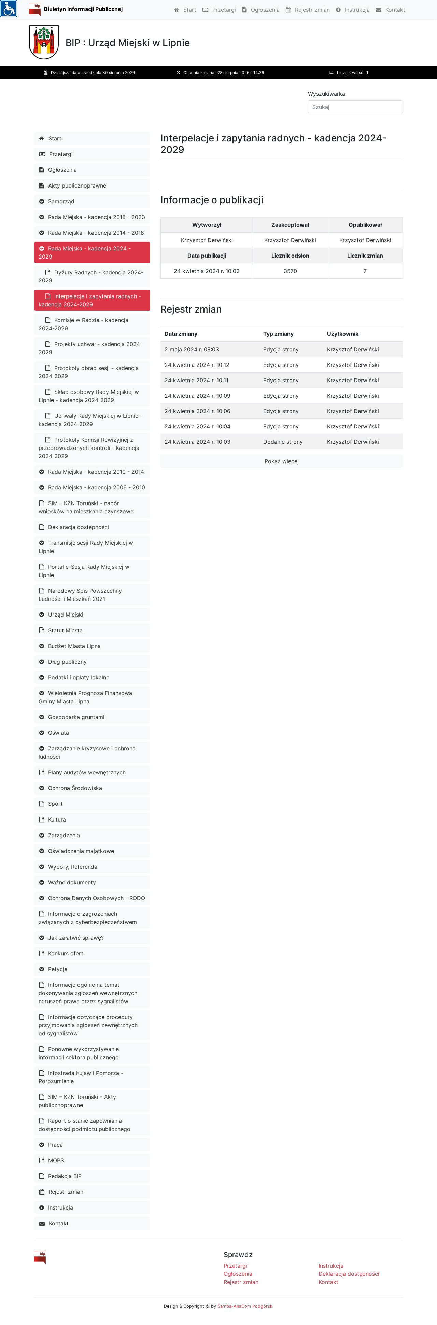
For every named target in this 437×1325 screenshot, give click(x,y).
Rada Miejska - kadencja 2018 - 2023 (95, 216)
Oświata (57, 732)
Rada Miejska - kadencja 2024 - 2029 (85, 252)
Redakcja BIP (64, 1176)
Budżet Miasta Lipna (73, 646)
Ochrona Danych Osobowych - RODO (95, 898)
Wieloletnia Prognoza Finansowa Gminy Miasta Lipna (85, 697)
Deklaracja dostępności (77, 527)
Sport (54, 803)
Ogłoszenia (264, 9)
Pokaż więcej (282, 461)
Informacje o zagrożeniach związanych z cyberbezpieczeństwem (88, 917)
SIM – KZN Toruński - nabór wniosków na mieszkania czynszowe (86, 507)
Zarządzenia (63, 835)
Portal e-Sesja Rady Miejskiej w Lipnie (84, 570)
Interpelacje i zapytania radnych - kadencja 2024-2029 (90, 300)
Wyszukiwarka (326, 93)
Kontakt (394, 9)
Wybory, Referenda (71, 866)
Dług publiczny (66, 661)
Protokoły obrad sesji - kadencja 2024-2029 (89, 371)
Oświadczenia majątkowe (80, 850)
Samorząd (60, 201)
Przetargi (223, 9)
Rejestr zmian (311, 9)
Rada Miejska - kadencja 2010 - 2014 (95, 471)
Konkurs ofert (64, 953)
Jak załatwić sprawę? (75, 937)
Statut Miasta (64, 630)
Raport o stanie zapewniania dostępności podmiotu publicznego (84, 1124)
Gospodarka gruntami (75, 717)
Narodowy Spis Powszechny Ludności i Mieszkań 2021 (80, 594)
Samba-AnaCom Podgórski (245, 1306)
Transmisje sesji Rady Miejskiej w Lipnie (86, 546)
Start (189, 9)
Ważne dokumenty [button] (71, 882)
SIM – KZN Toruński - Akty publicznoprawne (77, 1100)
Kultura (56, 819)
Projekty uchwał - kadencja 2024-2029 (90, 348)
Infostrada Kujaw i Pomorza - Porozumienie (81, 1077)
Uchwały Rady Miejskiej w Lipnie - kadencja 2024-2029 (90, 419)
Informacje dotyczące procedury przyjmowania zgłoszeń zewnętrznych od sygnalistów (88, 1025)
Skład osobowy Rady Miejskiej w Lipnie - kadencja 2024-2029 (89, 395)
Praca (54, 1144)
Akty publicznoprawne (76, 185)
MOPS (55, 1160)
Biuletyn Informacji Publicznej (83, 8)
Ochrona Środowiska (74, 788)
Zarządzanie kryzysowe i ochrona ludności (87, 752)
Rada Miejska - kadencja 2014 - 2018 (95, 232)
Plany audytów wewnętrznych (86, 772)
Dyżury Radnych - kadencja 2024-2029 (91, 276)
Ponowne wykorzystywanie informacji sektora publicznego (79, 1053)
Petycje (56, 969)
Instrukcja (356, 9)
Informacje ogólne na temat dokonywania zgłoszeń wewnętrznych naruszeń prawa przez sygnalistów (88, 993)
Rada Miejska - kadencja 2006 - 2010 (95, 487)
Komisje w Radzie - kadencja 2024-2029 (83, 324)
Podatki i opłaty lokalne (77, 677)
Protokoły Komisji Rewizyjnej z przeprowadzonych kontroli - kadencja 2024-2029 (89, 447)
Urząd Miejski (64, 614)
